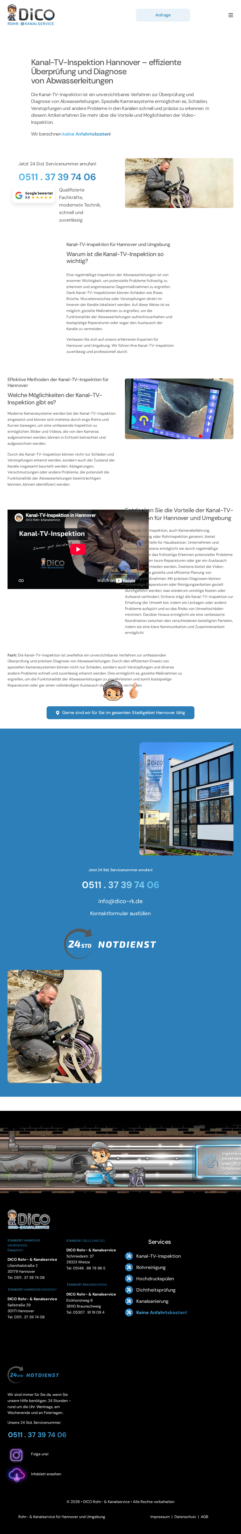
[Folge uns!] (42, 1461)
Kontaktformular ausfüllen (120, 913)
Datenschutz (185, 1516)
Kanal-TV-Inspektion (158, 1256)
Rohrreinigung (151, 1267)
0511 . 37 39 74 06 (57, 177)
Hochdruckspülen (155, 1279)
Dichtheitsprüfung (156, 1290)
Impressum (160, 1516)
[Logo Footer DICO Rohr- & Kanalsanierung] (31, 6)
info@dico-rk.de (120, 901)
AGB (204, 1516)
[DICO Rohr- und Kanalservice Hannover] (28, 1208)
